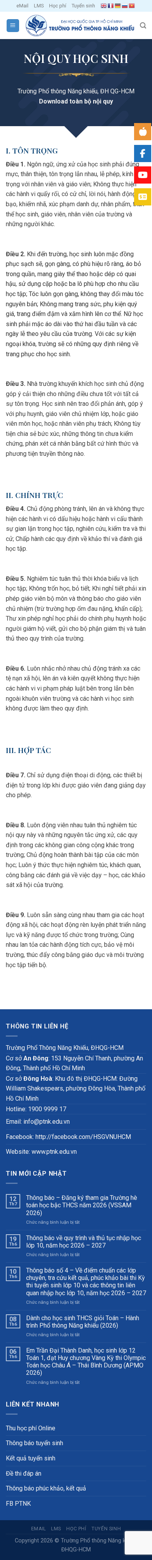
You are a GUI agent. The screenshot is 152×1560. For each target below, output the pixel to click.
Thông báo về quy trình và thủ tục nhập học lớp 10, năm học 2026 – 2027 (83, 1241)
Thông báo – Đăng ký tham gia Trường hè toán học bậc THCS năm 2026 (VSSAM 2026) (81, 1205)
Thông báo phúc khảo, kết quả (46, 1488)
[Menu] (13, 25)
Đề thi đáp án (23, 1473)
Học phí (57, 6)
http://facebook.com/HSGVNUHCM (83, 1137)
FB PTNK (18, 1503)
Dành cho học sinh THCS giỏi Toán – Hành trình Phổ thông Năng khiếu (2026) (82, 1321)
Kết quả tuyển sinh (30, 1458)
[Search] (143, 25)
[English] (104, 6)
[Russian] (125, 6)
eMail (22, 6)
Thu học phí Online (30, 1428)
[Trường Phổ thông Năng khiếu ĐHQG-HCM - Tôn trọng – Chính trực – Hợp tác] (80, 25)
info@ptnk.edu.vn (46, 1121)
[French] (111, 6)
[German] (118, 6)
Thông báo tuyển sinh (34, 1443)
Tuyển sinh (83, 6)
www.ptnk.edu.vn (54, 1151)
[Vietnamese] (132, 6)
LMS (39, 6)
